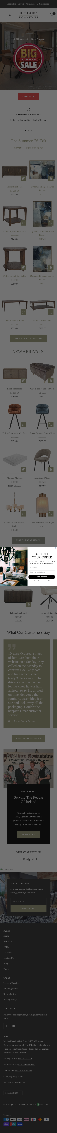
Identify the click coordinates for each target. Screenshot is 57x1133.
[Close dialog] (55, 548)
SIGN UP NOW (42, 577)
